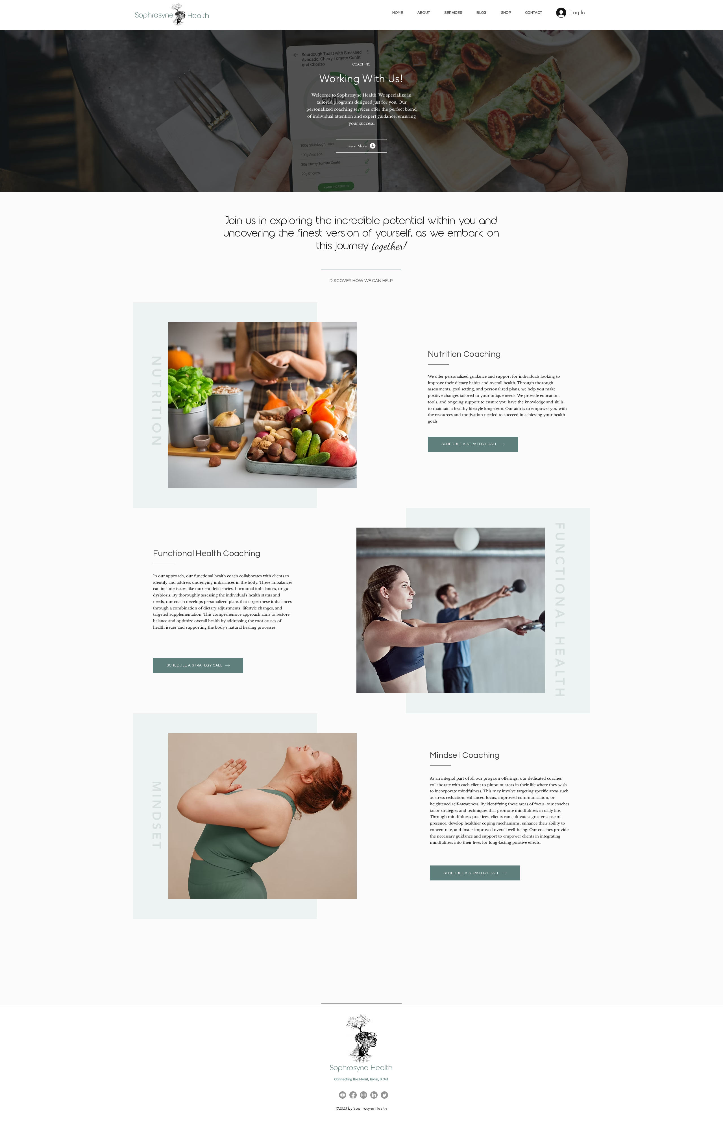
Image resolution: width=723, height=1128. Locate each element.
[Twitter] (384, 1095)
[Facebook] (353, 1095)
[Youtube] (342, 1095)
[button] (453, 13)
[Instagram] (363, 1095)
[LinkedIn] (374, 1095)
